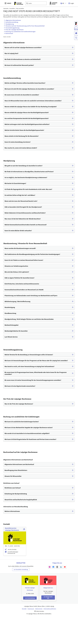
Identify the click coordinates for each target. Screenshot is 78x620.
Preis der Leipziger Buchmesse (14, 29)
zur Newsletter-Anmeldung (21, 569)
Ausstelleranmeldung (11, 22)
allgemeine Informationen (13, 20)
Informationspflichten (49, 609)
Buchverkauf (9, 33)
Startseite (5, 8)
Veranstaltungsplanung (12, 28)
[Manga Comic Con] (76, 23)
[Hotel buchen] (76, 28)
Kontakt (24, 609)
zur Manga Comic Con (48, 597)
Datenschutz (38, 609)
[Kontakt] (76, 38)
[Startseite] (18, 3)
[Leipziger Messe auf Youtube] (64, 566)
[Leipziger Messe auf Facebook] (53, 566)
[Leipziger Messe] (53, 3)
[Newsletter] (76, 33)
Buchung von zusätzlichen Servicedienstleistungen (20, 31)
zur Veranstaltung (30, 598)
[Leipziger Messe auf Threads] (57, 566)
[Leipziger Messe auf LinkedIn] (61, 566)
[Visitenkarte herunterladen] (24, 529)
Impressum (31, 609)
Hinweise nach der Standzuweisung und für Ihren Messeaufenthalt (25, 26)
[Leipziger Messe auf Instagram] (49, 566)
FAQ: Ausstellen (20, 8)
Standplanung (9, 24)
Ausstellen (12, 8)
